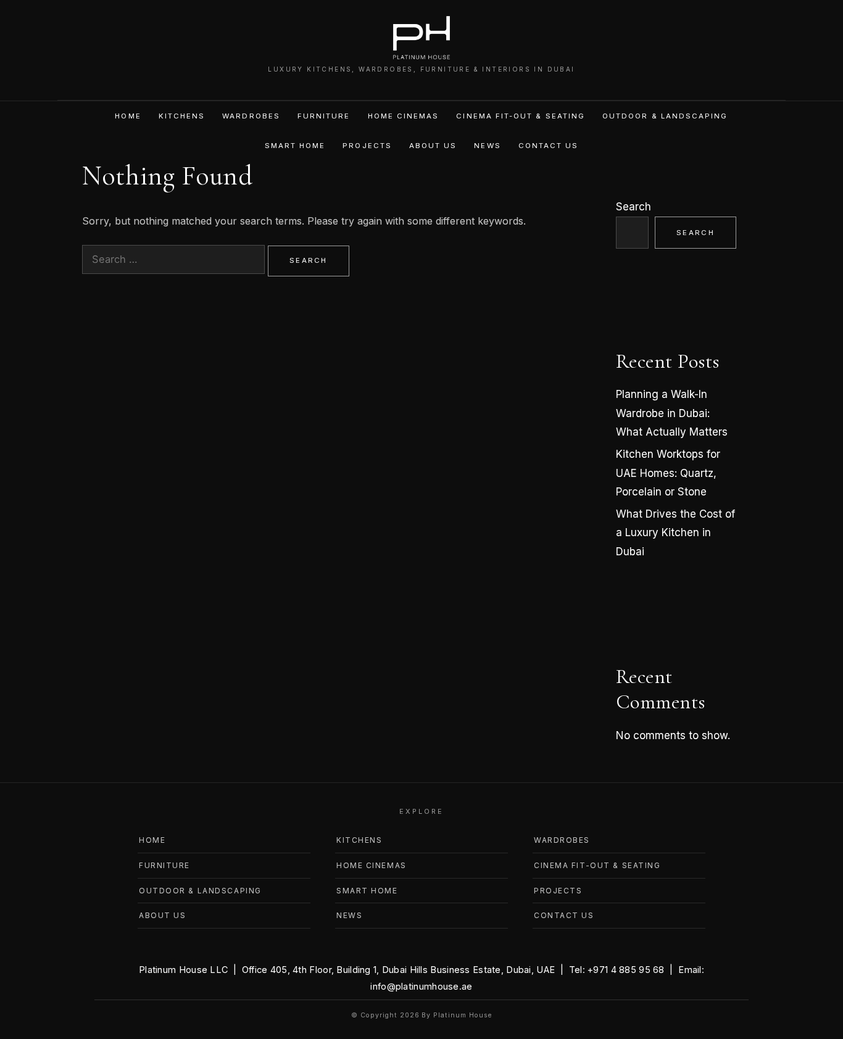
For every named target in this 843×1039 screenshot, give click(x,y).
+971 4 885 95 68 (626, 969)
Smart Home (295, 145)
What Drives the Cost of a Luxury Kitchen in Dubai (675, 533)
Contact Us (548, 145)
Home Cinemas (403, 116)
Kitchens (182, 116)
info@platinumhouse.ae (421, 986)
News (487, 145)
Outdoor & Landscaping (665, 116)
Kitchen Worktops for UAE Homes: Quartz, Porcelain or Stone (668, 473)
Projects (367, 145)
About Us (433, 145)
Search (633, 207)
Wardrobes (251, 116)
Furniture (324, 116)
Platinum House (462, 1015)
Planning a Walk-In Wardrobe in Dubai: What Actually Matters (672, 413)
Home (128, 116)
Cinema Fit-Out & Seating (520, 116)
